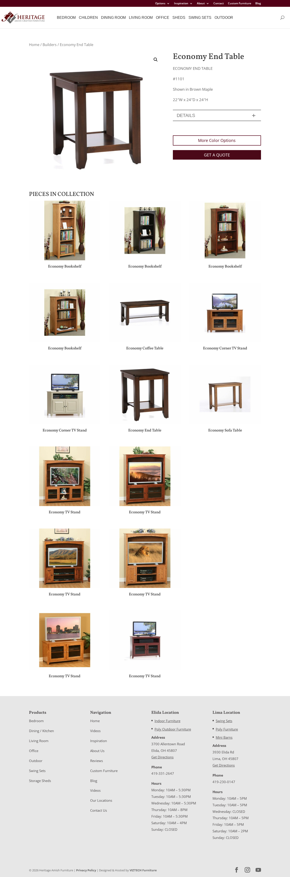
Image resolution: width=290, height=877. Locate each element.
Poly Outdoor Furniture (173, 729)
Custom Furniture (239, 3)
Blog (258, 3)
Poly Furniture (227, 729)
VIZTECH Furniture (143, 870)
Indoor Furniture (167, 721)
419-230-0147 (224, 782)
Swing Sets (199, 17)
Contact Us (98, 810)
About (201, 3)
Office (162, 17)
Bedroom (66, 17)
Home (34, 44)
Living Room (141, 17)
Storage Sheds (40, 780)
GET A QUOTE (217, 155)
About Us (97, 750)
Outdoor (224, 17)
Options (160, 3)
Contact (218, 3)
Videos (95, 730)
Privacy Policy (86, 870)
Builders (50, 44)
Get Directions (162, 757)
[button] (156, 60)
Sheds (178, 17)
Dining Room (113, 17)
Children (88, 17)
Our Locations (101, 800)
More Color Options (217, 140)
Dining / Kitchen (41, 730)
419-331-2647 (162, 773)
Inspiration (181, 3)
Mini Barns (224, 737)
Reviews (96, 760)
